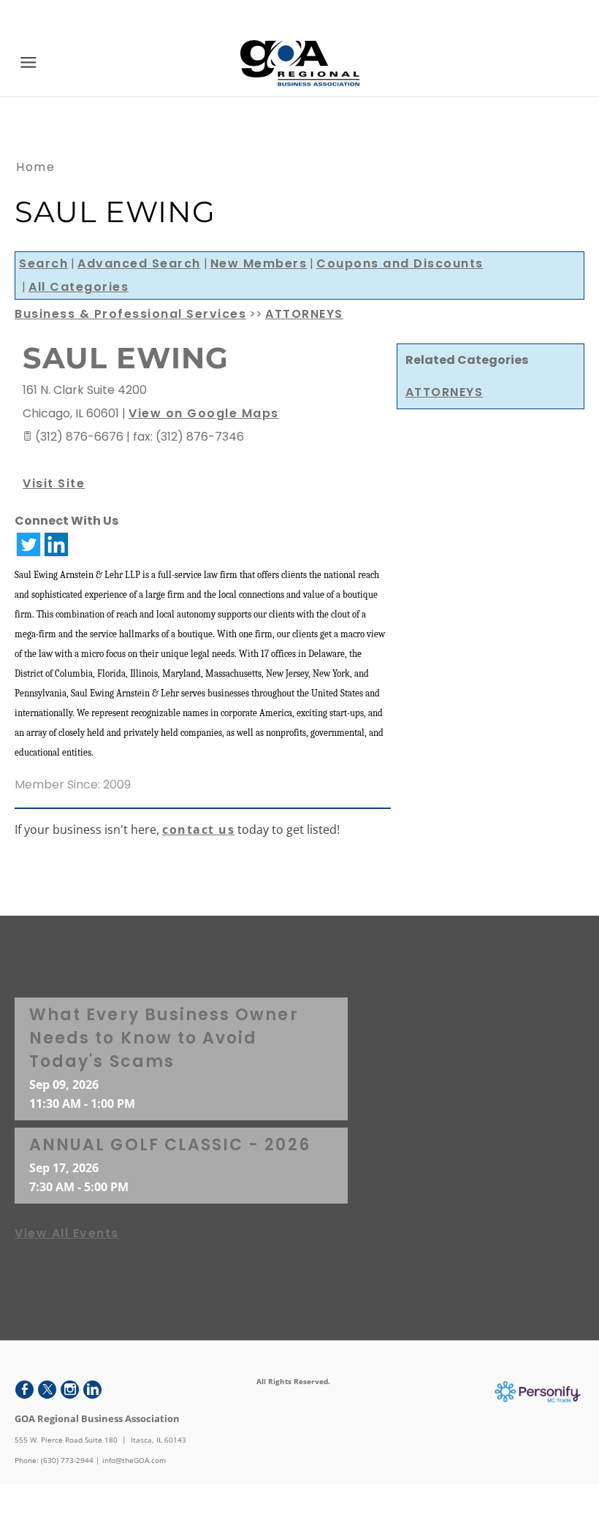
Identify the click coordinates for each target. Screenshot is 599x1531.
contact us (198, 829)
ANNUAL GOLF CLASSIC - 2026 (169, 1144)
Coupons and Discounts (400, 263)
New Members (259, 263)
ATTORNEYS (444, 392)
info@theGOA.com (134, 1460)
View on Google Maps (204, 413)
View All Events (67, 1233)
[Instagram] (70, 1389)
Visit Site (54, 483)
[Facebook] (24, 1389)
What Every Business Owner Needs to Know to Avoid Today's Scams (164, 1038)
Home (35, 167)
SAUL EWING (126, 358)
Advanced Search (139, 263)
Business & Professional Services (130, 313)
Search (43, 263)
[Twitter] (47, 1389)
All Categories (78, 286)
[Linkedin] (92, 1389)
